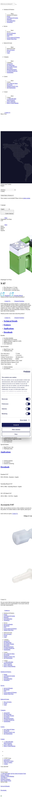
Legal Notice (7, 759)
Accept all (16, 425)
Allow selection (16, 429)
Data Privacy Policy (9, 761)
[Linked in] (5, 751)
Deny (16, 434)
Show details (23, 420)
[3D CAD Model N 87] (3, 501)
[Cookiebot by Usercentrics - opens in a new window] (23, 372)
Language (3, 205)
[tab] (17, 321)
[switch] (28, 404)
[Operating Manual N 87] (3, 492)
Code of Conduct (8, 762)
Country (3, 191)
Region (2, 185)
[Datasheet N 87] (3, 482)
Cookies (6, 764)
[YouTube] (5, 755)
